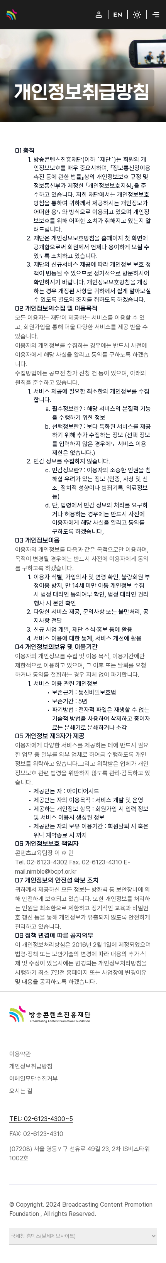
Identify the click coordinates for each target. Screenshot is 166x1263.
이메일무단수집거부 (33, 1078)
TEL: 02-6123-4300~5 (41, 1119)
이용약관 (20, 1054)
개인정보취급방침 (31, 1066)
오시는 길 (20, 1091)
